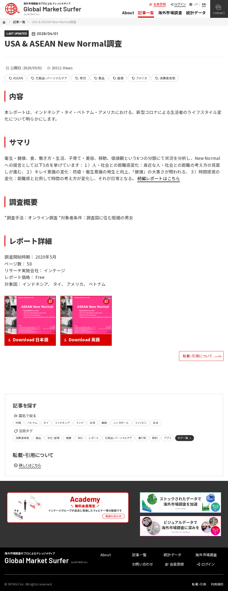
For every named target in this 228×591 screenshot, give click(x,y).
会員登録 (157, 4)
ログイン (178, 4)
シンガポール (121, 422)
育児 (80, 78)
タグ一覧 (185, 438)
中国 (18, 422)
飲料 (155, 438)
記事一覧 (146, 12)
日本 (155, 422)
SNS (80, 438)
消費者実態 (165, 78)
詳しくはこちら (27, 465)
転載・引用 (199, 584)
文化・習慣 (53, 438)
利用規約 (217, 584)
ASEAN (16, 78)
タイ (46, 422)
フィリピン (141, 422)
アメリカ (139, 78)
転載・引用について (197, 355)
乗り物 (142, 438)
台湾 (92, 422)
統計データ (196, 12)
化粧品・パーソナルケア (49, 78)
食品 (99, 78)
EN (204, 4)
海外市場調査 (170, 12)
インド (79, 422)
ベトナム (32, 422)
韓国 (104, 422)
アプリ (167, 438)
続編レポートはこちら (158, 178)
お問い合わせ (142, 564)
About (128, 12)
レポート (94, 438)
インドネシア (62, 422)
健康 (118, 78)
